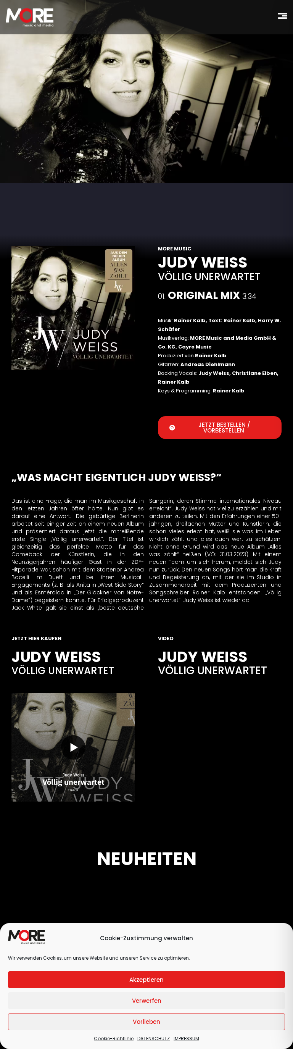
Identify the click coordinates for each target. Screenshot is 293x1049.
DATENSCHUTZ (153, 1038)
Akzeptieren (146, 980)
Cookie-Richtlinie (114, 1038)
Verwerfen (146, 1001)
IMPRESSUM (186, 1038)
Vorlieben (146, 1022)
